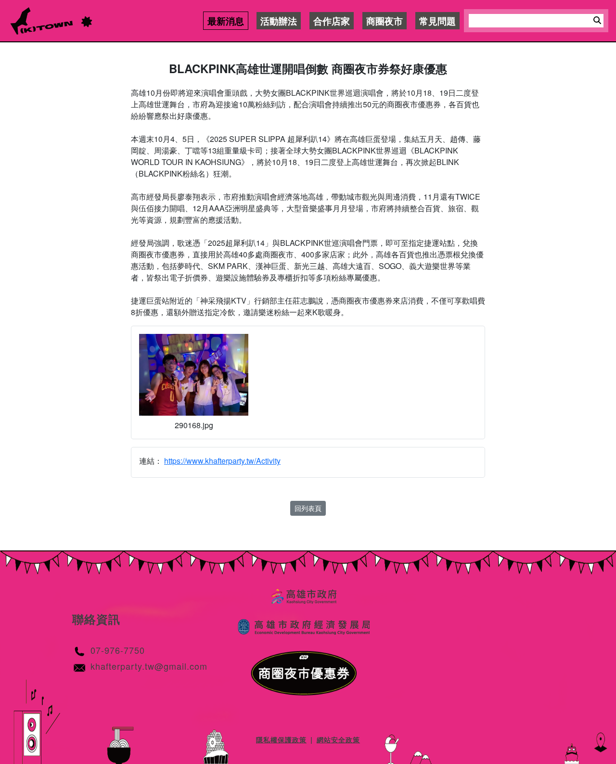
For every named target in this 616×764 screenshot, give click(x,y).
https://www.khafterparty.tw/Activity (222, 460)
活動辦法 (278, 20)
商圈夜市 (384, 20)
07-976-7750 (117, 650)
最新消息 (225, 20)
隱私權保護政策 (281, 739)
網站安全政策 (338, 739)
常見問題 (437, 20)
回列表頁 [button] (308, 508)
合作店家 (331, 20)
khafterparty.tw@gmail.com (148, 666)
